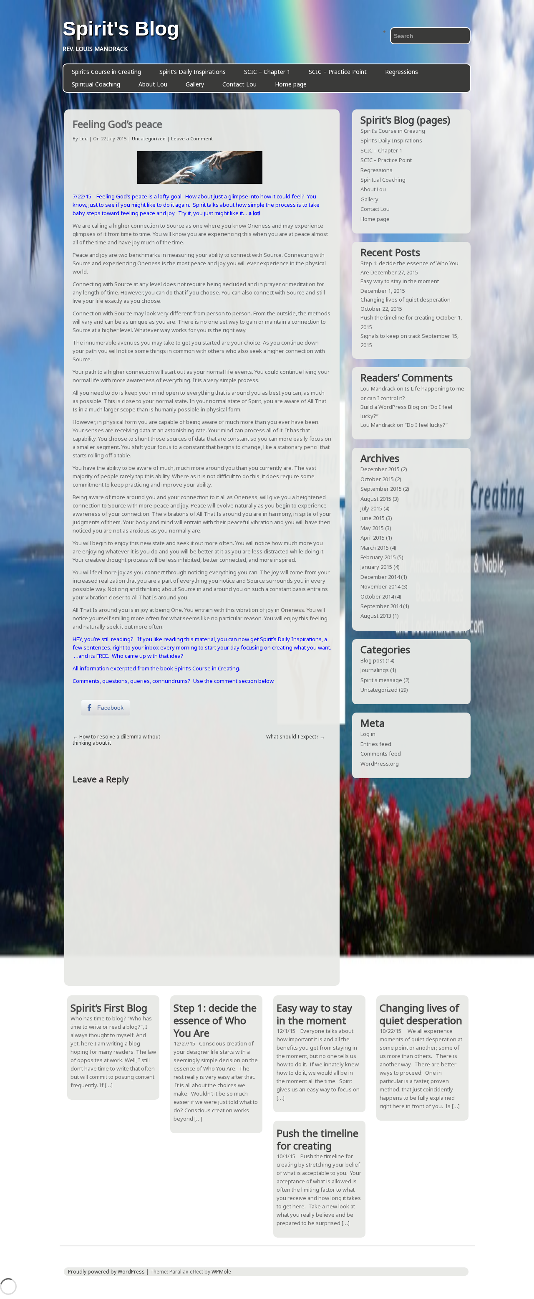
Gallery (195, 84)
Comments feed (380, 753)
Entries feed (375, 744)
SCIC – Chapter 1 (267, 72)
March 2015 (374, 547)
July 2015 (371, 508)
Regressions (401, 72)
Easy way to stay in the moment (399, 281)
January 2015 (376, 567)
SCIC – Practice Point (338, 72)
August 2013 (375, 615)
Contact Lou (239, 84)
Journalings (374, 670)
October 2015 (377, 479)
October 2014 (377, 596)
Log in (367, 734)
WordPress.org (379, 763)
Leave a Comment (192, 138)
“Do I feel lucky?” (426, 425)
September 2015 (381, 488)
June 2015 (372, 518)
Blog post (372, 660)
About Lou (153, 84)
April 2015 (372, 537)
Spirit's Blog (121, 29)
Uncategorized (149, 138)
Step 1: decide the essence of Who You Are (215, 1020)
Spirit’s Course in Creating (106, 72)
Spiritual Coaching (96, 84)
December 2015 (380, 469)
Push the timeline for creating (397, 317)
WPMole (221, 1271)
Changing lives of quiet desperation (405, 299)
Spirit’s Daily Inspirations (192, 72)
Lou (83, 138)
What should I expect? (292, 736)
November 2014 (380, 586)
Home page (291, 84)
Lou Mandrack (377, 388)
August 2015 (375, 498)
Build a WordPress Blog (389, 407)
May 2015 (372, 528)
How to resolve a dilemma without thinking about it (116, 739)
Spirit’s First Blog (109, 1008)
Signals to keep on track (390, 336)
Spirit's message (381, 680)
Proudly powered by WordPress (106, 1271)
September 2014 (381, 606)
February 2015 (378, 557)
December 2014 (380, 577)
